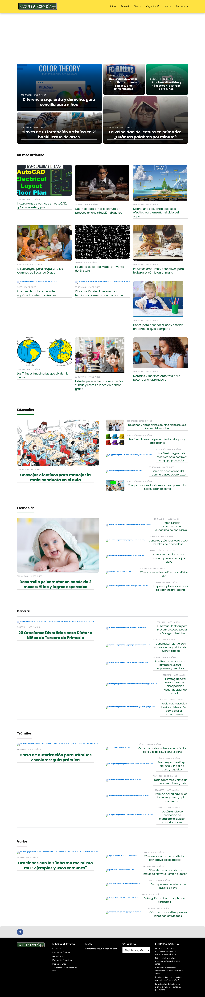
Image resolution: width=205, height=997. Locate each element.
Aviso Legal (57, 956)
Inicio (113, 6)
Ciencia (137, 6)
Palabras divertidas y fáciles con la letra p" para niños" (168, 979)
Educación (25, 410)
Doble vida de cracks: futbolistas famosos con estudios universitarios (166, 951)
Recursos (180, 6)
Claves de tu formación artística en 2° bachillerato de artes (169, 970)
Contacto (56, 948)
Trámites (24, 733)
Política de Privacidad (62, 960)
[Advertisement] (102, 37)
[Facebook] (20, 932)
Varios (22, 841)
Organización (153, 6)
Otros (168, 6)
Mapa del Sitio (59, 963)
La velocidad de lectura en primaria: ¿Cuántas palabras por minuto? (168, 987)
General (124, 6)
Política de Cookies (61, 952)
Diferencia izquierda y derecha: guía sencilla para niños (167, 961)
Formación (25, 508)
